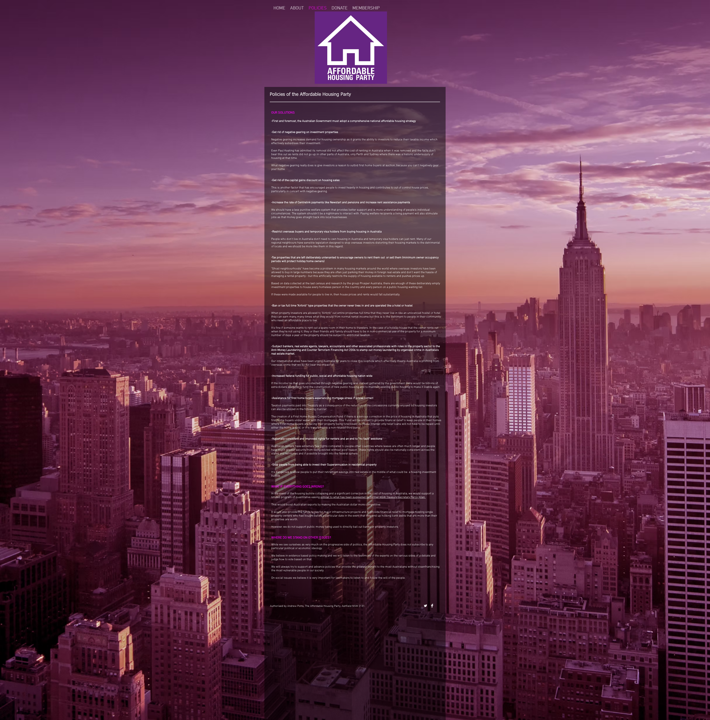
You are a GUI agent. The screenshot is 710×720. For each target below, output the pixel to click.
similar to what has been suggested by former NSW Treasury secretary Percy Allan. (373, 497)
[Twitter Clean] (425, 606)
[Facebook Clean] (432, 606)
